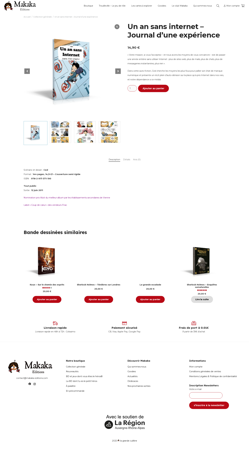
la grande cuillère (128, 440)
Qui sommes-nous (137, 366)
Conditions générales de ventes (205, 371)
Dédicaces (133, 381)
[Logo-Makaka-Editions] (20, 6)
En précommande (75, 391)
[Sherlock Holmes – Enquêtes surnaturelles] (202, 262)
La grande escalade (150, 284)
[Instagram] (34, 384)
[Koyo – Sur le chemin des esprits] (47, 262)
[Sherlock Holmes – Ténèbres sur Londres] (99, 262)
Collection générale (42, 17)
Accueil (27, 17)
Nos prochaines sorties (139, 386)
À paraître (71, 386)
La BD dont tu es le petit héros (81, 381)
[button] (94, 6)
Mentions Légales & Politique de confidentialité (213, 376)
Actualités (132, 376)
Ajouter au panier (153, 88)
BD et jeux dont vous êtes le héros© (84, 376)
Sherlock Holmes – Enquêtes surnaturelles (202, 285)
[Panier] (243, 6)
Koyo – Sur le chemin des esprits (47, 284)
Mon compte (195, 366)
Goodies (132, 371)
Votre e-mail (195, 389)
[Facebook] (30, 384)
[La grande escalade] (150, 262)
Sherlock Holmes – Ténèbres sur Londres (98, 284)
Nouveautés (72, 371)
